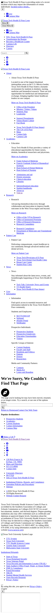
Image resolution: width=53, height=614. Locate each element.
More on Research (18, 213)
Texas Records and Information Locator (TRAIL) (26, 563)
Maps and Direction (14, 464)
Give (10, 14)
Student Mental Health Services (19, 575)
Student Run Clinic (24, 264)
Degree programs (23, 177)
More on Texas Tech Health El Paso (26, 103)
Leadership (20, 114)
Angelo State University (16, 545)
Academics (10, 139)
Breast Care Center (24, 262)
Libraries (20, 181)
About (8, 73)
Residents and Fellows (25, 352)
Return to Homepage (9, 410)
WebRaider (21, 323)
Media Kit (20, 370)
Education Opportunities (26, 336)
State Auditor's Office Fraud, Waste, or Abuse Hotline (28, 566)
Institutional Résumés (9, 552)
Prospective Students (24, 332)
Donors (19, 356)
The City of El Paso (24, 130)
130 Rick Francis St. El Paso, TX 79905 (14, 460)
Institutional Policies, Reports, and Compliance (25, 482)
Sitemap (9, 487)
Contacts (20, 367)
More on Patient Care (20, 253)
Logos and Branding (24, 372)
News (8, 267)
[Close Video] (2, 591)
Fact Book (20, 123)
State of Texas (12, 557)
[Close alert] (2, 9)
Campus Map (13, 16)
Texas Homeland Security (16, 559)
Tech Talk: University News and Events (32, 284)
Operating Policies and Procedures (20, 484)
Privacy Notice (12, 580)
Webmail (20, 318)
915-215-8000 (12, 466)
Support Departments (25, 118)
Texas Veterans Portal (15, 561)
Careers (9, 48)
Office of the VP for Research (28, 217)
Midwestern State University (17, 548)
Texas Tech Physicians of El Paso (30, 257)
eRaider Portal (22, 320)
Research (10, 195)
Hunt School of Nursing (26, 170)
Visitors (19, 338)
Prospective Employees (25, 334)
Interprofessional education (27, 186)
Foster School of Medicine (27, 161)
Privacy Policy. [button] (36, 586)
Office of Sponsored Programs (28, 219)
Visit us (19, 193)
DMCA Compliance (14, 568)
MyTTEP (10, 475)
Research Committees (25, 224)
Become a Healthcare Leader (18, 41)
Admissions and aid (24, 174)
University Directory (14, 473)
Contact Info (21, 134)
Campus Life (11, 44)
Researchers (21, 359)
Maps (18, 132)
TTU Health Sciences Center (18, 543)
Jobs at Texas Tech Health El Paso (20, 478)
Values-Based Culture (25, 121)
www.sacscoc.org (15, 530)
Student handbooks (24, 188)
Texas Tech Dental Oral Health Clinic (31, 260)
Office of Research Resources (28, 222)
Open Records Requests (16, 577)
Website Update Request (16, 496)
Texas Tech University (15, 541)
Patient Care (11, 235)
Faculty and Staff (23, 350)
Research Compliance (25, 228)
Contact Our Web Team (27, 410)
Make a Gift (9, 437)
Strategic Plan (22, 112)
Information (11, 294)
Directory (10, 46)
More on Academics (19, 156)
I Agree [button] (4, 589)
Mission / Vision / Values (26, 109)
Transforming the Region (16, 39)
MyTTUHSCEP (23, 316)
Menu (4, 23)
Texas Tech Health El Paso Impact (30, 127)
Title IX (9, 573)
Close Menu (6, 26)
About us (20, 190)
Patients (19, 354)
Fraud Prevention (13, 570)
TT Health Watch (23, 287)
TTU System (11, 539)
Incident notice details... (20, 7)
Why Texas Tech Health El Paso (19, 37)
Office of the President (25, 107)
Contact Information (14, 426)
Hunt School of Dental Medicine (29, 168)
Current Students (23, 347)
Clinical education (23, 179)
